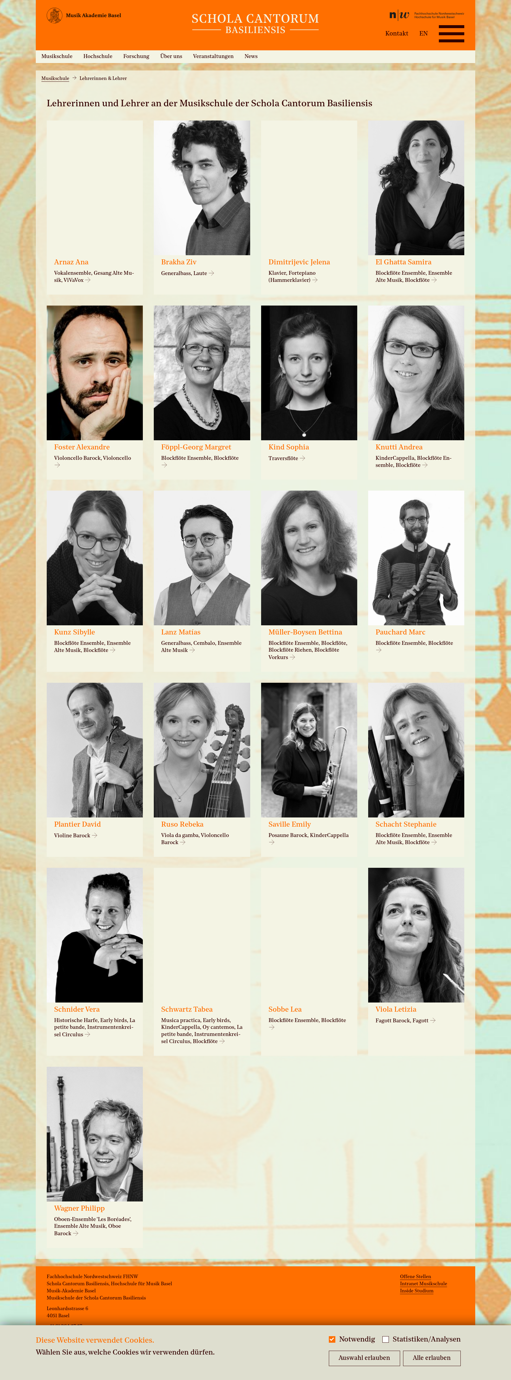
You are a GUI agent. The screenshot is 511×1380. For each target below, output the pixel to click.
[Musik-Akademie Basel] (116, 17)
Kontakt (396, 33)
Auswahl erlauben (364, 1358)
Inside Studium (417, 1291)
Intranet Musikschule (423, 1284)
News (251, 56)
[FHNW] (394, 16)
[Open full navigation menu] (451, 34)
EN (423, 33)
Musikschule (56, 56)
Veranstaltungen (213, 56)
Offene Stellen (415, 1277)
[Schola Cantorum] (255, 25)
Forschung (136, 56)
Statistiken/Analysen (427, 1339)
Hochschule (97, 56)
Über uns (171, 56)
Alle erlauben (432, 1358)
